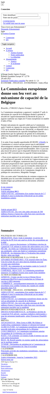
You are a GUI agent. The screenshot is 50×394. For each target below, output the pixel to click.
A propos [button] (9, 50)
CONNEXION (9, 21)
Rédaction (4, 375)
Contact (9, 66)
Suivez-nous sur (7, 360)
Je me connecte (7, 187)
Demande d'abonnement (10, 29)
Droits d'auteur (6, 366)
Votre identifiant (9, 15)
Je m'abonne (15, 64)
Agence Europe (17, 53)
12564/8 (42, 142)
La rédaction (15, 57)
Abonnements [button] (11, 59)
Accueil (9, 48)
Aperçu (13, 61)
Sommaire (5, 81)
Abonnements (5, 370)
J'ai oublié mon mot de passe (14, 23)
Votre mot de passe (10, 18)
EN (7, 40)
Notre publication (17, 55)
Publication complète (17, 81)
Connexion (10, 38)
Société (3, 373)
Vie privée (4, 364)
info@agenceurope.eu (10, 392)
